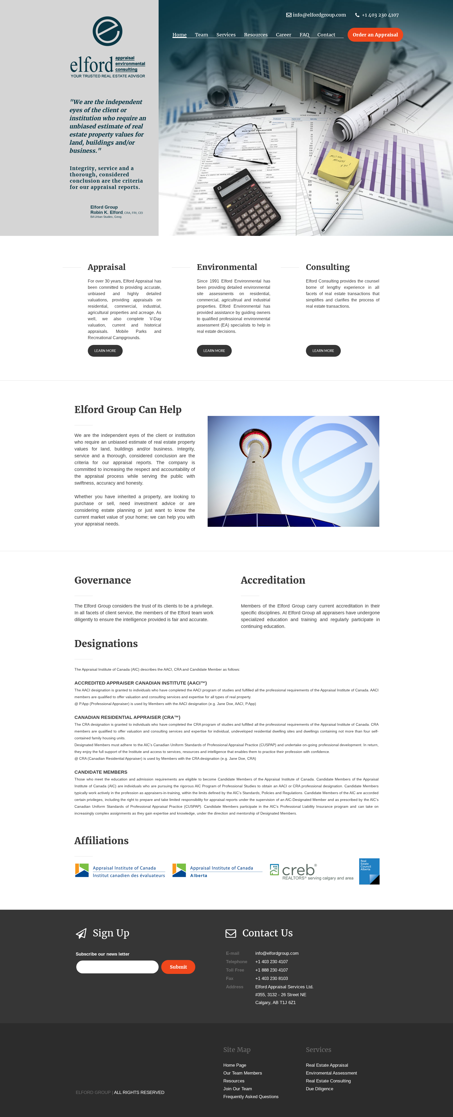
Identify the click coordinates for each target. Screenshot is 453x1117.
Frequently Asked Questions (251, 1096)
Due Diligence (319, 1088)
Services (226, 35)
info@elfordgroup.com (319, 15)
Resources (256, 35)
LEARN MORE (105, 351)
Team (201, 35)
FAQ (304, 35)
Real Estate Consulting (328, 1080)
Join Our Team (237, 1088)
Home (179, 35)
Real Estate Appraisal (327, 1065)
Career (283, 35)
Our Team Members (242, 1073)
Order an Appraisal (375, 35)
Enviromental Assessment (331, 1073)
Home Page (234, 1065)
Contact (326, 35)
